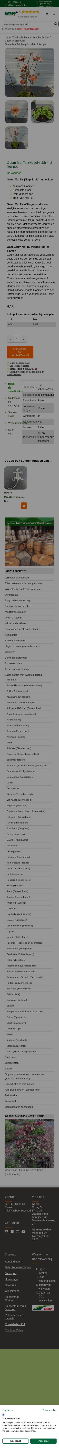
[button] (8, 1410)
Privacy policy (49, 1410)
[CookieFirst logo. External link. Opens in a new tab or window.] (3, 1414)
